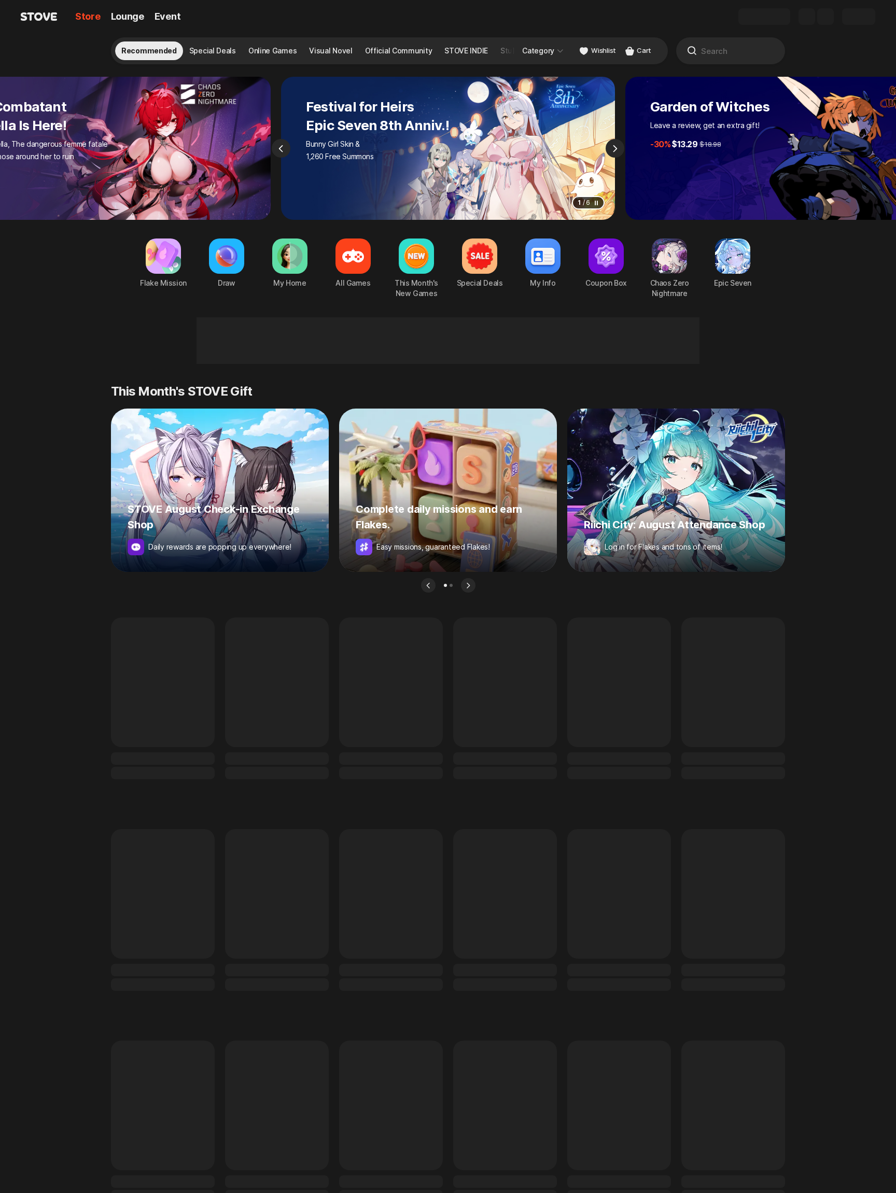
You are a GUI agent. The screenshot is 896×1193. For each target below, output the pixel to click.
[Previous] (281, 148)
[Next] (615, 148)
